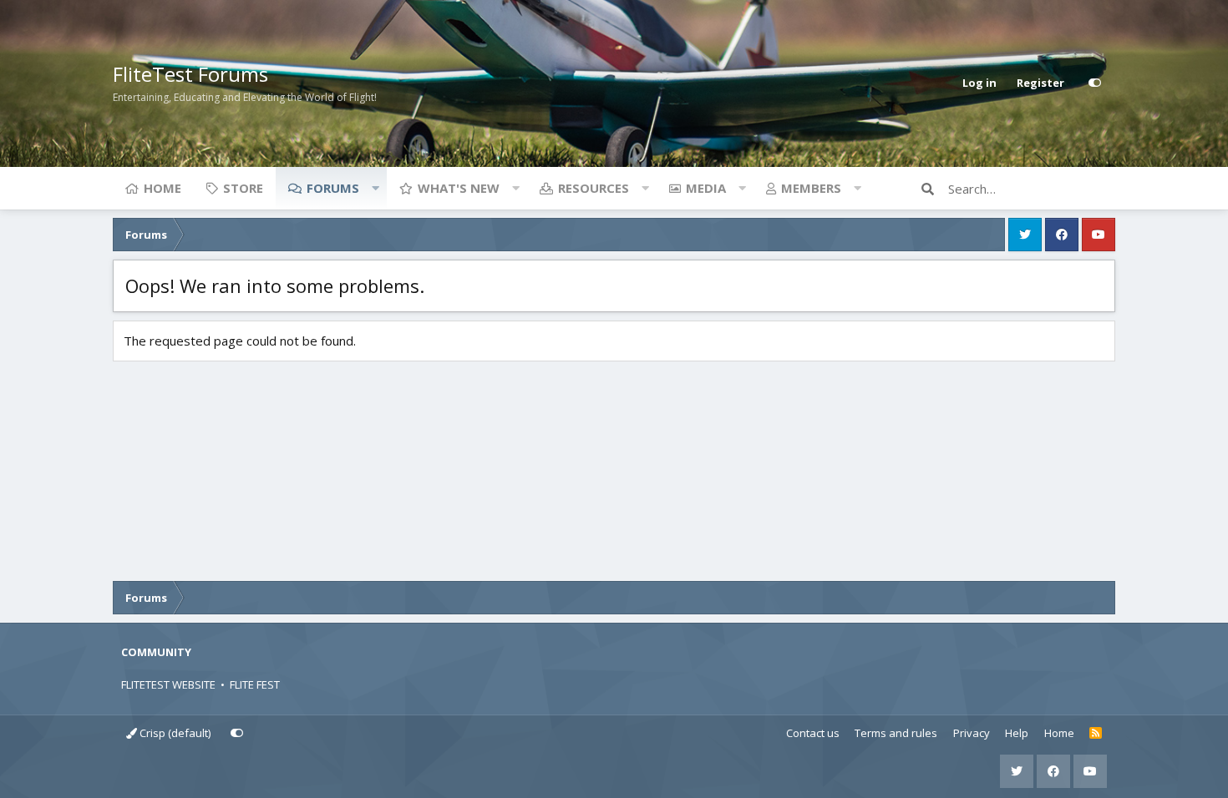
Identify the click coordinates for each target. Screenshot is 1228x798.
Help (1016, 732)
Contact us (813, 732)
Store (243, 187)
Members (811, 187)
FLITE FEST (255, 684)
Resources (593, 187)
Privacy (971, 732)
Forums (333, 187)
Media (706, 187)
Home (162, 187)
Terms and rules (896, 732)
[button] (375, 188)
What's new (459, 187)
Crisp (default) (174, 732)
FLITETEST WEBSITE (168, 684)
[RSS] (1095, 733)
